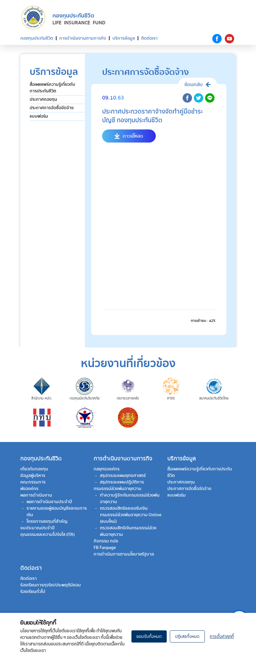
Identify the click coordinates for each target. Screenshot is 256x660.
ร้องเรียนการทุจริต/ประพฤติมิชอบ (50, 585)
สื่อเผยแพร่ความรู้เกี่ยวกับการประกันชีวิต (52, 88)
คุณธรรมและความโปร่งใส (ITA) (47, 534)
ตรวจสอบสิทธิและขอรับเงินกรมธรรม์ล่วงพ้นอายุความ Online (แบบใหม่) (130, 515)
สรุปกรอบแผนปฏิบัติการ (122, 482)
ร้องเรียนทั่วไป (32, 591)
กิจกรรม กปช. (106, 541)
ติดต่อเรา (149, 38)
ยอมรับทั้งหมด (149, 636)
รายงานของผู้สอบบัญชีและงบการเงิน (57, 511)
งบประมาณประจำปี (37, 528)
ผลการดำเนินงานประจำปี (49, 501)
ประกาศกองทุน (43, 99)
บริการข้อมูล (123, 38)
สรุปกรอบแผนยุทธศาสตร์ (123, 475)
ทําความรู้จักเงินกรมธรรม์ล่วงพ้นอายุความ (130, 498)
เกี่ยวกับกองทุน (34, 469)
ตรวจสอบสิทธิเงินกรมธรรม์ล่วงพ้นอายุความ (128, 531)
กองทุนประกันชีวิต (36, 38)
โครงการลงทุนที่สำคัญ (47, 521)
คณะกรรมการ (33, 482)
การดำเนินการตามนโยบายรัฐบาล (124, 554)
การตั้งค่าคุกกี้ (222, 636)
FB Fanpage (105, 547)
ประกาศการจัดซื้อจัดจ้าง (52, 107)
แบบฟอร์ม (39, 116)
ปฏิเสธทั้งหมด (187, 636)
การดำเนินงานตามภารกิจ (82, 38)
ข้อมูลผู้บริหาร (32, 475)
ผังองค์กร (29, 488)
